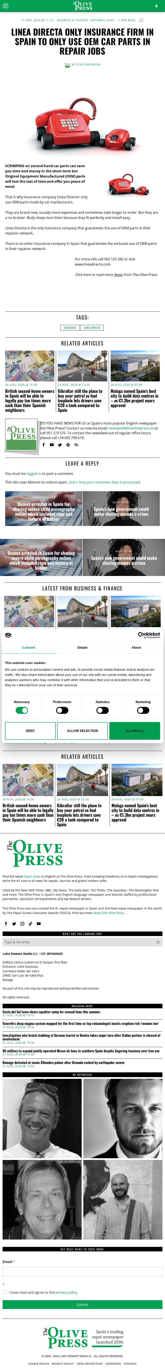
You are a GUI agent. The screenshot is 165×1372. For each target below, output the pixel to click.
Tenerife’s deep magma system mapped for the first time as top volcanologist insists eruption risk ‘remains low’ (81, 1024)
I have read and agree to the (43, 1292)
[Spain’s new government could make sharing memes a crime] (121, 508)
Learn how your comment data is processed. (105, 482)
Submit (82, 1304)
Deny (30, 731)
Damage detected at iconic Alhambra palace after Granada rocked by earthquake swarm (63, 1063)
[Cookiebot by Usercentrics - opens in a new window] (141, 635)
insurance (70, 327)
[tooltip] (43, 444)
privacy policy (66, 1292)
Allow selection (82, 731)
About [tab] (136, 647)
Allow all (134, 731)
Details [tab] (82, 647)
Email (9, 1262)
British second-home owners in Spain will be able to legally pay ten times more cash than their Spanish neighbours (29, 400)
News (118, 274)
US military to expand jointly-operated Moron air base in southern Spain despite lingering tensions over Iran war (81, 1051)
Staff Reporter (88, 64)
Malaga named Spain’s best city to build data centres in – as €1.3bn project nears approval (134, 398)
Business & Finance (72, 20)
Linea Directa (92, 327)
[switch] (62, 710)
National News (102, 20)
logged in (33, 473)
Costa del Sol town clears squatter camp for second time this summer (51, 1012)
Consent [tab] (28, 647)
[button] (158, 942)
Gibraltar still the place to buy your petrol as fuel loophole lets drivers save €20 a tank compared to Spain (80, 400)
